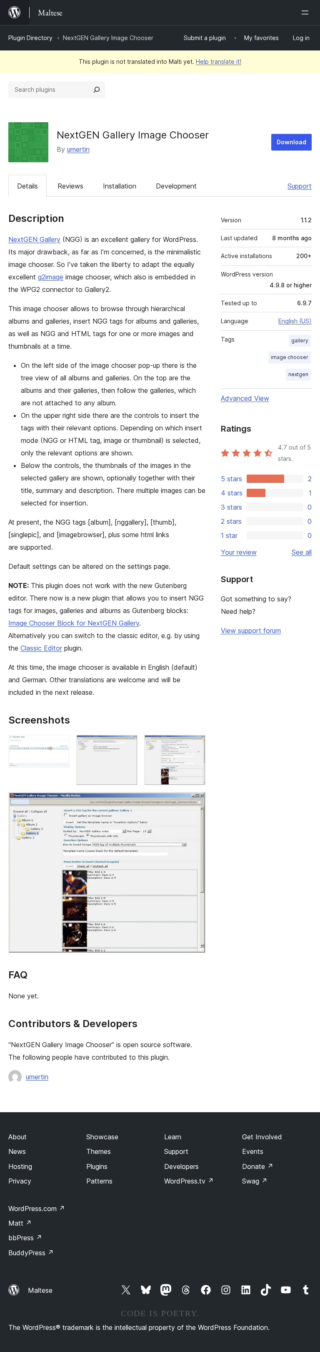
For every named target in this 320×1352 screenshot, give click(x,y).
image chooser (289, 357)
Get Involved (262, 1137)
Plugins (97, 1166)
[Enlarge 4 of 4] (194, 803)
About (17, 1137)
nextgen (298, 374)
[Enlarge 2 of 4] (126, 746)
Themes (98, 1151)
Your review (239, 552)
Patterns (99, 1181)
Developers (181, 1166)
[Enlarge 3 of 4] (194, 746)
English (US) (295, 320)
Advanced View (245, 398)
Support (300, 186)
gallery (299, 340)
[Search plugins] (96, 89)
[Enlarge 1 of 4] (58, 746)
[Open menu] (306, 12)
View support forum (251, 630)
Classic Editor (41, 648)
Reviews (70, 186)
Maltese (40, 1290)
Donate (257, 1166)
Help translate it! (218, 61)
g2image (50, 277)
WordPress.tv (189, 1181)
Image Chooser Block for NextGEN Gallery (73, 623)
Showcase (102, 1137)
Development (176, 186)
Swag (255, 1181)
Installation (119, 186)
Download (291, 142)
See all (302, 552)
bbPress (25, 1238)
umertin (78, 149)
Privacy (19, 1181)
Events (252, 1151)
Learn (172, 1137)
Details (27, 186)
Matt (20, 1223)
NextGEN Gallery (34, 239)
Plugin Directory (30, 37)
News (17, 1151)
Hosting (20, 1166)
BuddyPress (31, 1253)
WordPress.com (36, 1208)
